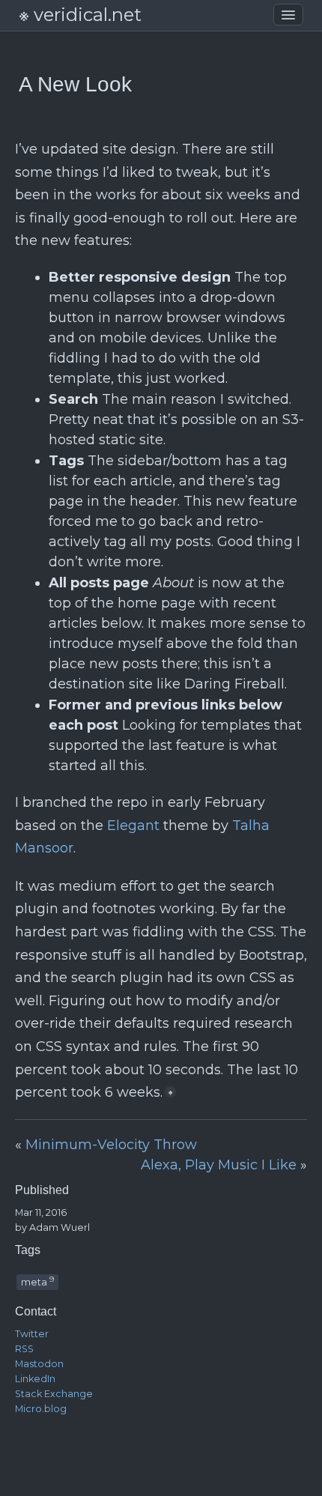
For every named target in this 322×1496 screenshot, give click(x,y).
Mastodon (39, 1363)
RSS (24, 1348)
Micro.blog (41, 1408)
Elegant (133, 825)
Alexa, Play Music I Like (219, 1165)
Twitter (32, 1333)
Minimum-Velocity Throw (111, 1144)
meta (37, 1281)
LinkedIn (35, 1378)
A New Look (75, 84)
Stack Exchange (54, 1393)
